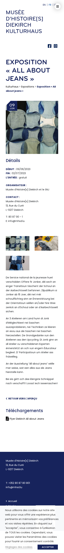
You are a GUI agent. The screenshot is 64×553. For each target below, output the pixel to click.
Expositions (27, 86)
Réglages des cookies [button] (18, 547)
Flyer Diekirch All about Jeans (27, 418)
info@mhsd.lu (14, 487)
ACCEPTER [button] (48, 547)
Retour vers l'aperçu (22, 398)
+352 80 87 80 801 (19, 483)
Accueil (12, 501)
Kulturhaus (12, 86)
